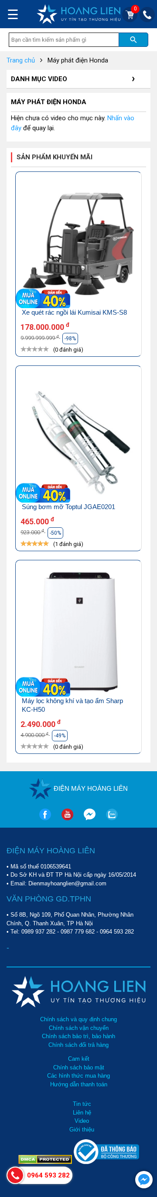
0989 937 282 (38, 931)
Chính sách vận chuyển (79, 1028)
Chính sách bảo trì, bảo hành (78, 1036)
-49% (59, 736)
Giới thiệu (81, 1129)
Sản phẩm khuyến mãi (54, 157)
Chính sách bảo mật (78, 1067)
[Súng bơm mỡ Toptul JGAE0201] (78, 439)
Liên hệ (82, 1112)
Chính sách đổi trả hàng (78, 1045)
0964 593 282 (117, 931)
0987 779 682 (78, 931)
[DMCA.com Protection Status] (46, 1162)
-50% (55, 533)
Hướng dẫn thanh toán (78, 1084)
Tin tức (82, 1104)
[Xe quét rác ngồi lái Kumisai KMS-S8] (78, 245)
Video (82, 1121)
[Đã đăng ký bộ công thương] (106, 1162)
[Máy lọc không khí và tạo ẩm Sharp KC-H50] (78, 633)
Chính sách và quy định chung (78, 1019)
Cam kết (78, 1059)
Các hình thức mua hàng (78, 1075)
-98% (70, 338)
